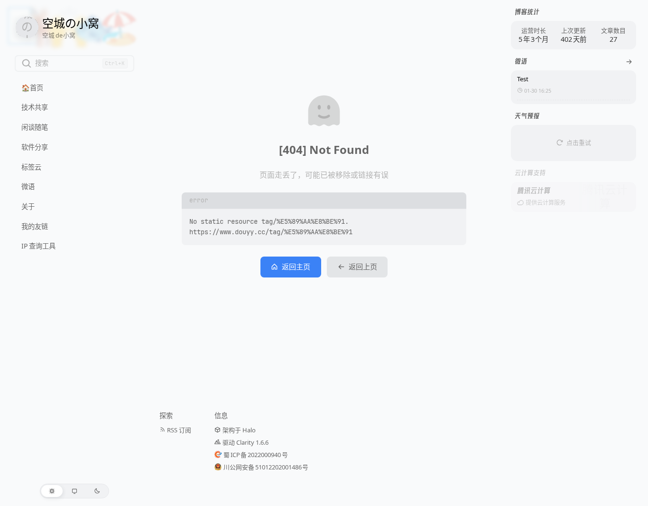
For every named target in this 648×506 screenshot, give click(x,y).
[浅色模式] (52, 491)
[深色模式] (97, 491)
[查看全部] (629, 61)
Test (522, 79)
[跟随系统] (74, 491)
